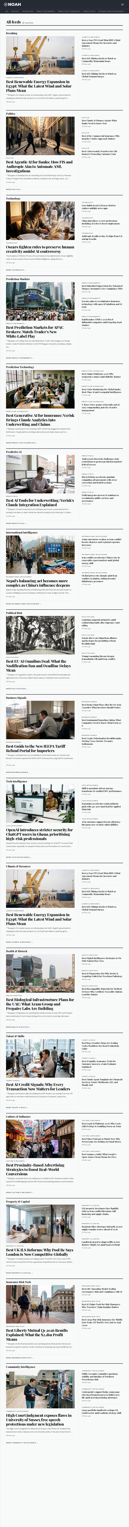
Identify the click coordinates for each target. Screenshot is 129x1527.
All (7, 11)
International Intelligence (111, 11)
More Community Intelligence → (22, 1443)
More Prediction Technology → (22, 443)
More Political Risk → (17, 689)
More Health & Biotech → (18, 1027)
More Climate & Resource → (19, 942)
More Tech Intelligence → (19, 857)
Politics (15, 11)
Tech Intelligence (16, 781)
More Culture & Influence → (20, 1192)
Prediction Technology (69, 11)
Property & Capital (18, 1201)
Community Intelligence (20, 1366)
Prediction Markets (46, 11)
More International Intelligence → (23, 604)
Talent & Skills (15, 1036)
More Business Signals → (18, 772)
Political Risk (14, 613)
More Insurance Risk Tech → (20, 1358)
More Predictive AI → (16, 523)
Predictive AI (89, 11)
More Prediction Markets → (20, 358)
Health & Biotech (16, 951)
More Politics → (14, 189)
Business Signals (16, 697)
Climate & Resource (18, 866)
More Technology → (16, 270)
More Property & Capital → (19, 1273)
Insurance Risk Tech (18, 1282)
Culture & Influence (18, 1116)
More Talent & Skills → (17, 1107)
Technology (28, 11)
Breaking (11, 33)
